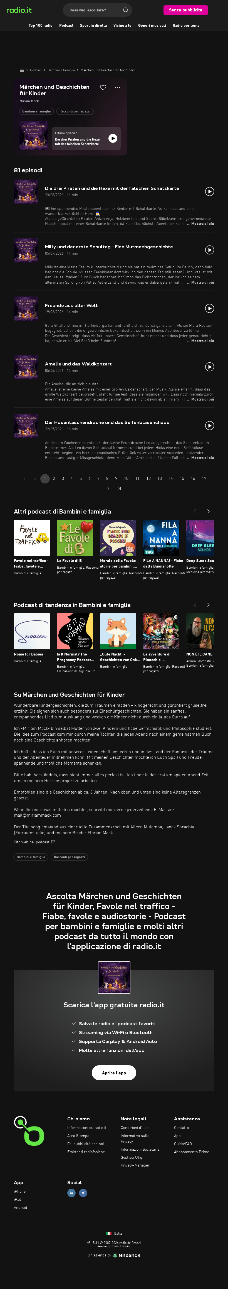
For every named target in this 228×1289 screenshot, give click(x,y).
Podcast (66, 26)
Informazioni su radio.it (86, 1128)
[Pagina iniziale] (22, 70)
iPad (17, 1200)
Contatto (181, 1128)
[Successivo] (208, 509)
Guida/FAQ (183, 1144)
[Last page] (119, 488)
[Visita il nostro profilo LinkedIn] (71, 1193)
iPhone (20, 1192)
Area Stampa (78, 1136)
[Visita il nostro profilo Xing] (83, 1193)
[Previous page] (35, 479)
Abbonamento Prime (191, 1152)
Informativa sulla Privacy (135, 1138)
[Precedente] (194, 509)
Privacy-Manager (135, 1165)
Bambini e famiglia (36, 111)
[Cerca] (125, 10)
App (177, 1136)
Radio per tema (186, 26)
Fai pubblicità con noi (85, 1144)
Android (20, 1208)
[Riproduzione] (112, 138)
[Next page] (108, 488)
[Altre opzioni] (117, 87)
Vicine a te (122, 26)
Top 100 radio (41, 26)
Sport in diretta (93, 26)
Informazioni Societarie (140, 1149)
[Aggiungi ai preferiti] (103, 87)
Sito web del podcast (31, 842)
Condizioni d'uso (134, 1128)
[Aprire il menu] (218, 10)
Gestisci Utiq (131, 1158)
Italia (117, 1234)
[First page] (23, 479)
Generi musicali (152, 26)
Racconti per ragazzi (75, 111)
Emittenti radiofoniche (86, 1152)
